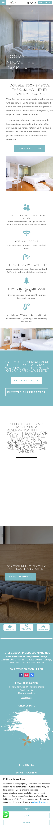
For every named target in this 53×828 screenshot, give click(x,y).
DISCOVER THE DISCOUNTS (26, 392)
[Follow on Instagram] (26, 675)
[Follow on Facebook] (21, 675)
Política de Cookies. (40, 802)
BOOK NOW (44, 2)
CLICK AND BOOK (29, 149)
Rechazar (26, 822)
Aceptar (26, 808)
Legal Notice (26, 698)
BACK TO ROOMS (21, 577)
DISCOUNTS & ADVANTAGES (26, 629)
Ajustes (26, 815)
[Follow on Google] (32, 675)
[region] (26, 801)
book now (10, 629)
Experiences (43, 629)
